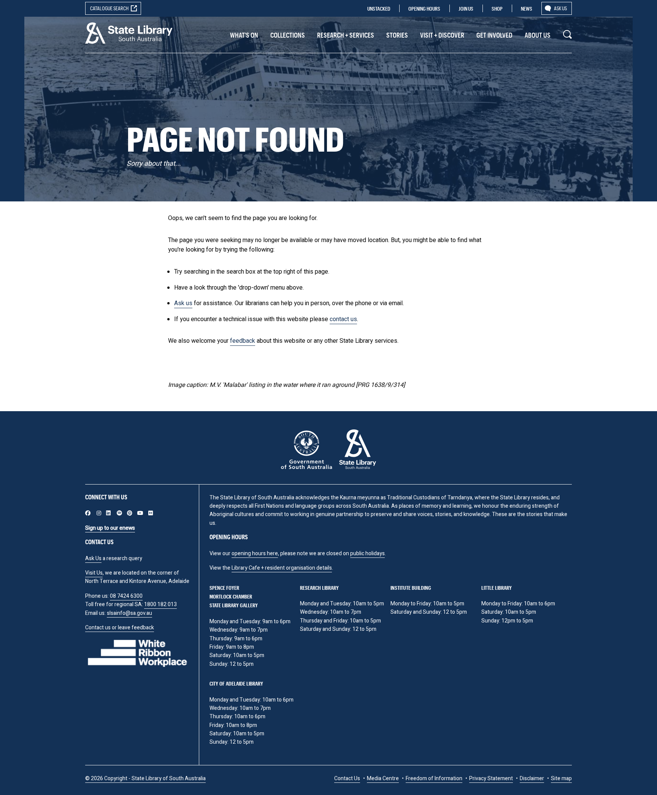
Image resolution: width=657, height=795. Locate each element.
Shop (497, 8)
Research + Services (345, 35)
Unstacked (378, 8)
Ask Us (93, 558)
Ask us (560, 8)
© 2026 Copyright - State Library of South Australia (145, 778)
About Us (538, 35)
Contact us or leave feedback (119, 628)
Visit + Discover (442, 35)
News (526, 8)
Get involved (494, 35)
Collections (287, 35)
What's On (244, 35)
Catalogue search (109, 8)
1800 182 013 (160, 604)
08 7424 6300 (126, 596)
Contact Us (347, 778)
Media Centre (383, 778)
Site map (561, 778)
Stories (397, 35)
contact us (343, 319)
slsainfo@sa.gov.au (129, 613)
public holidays (367, 553)
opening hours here (255, 553)
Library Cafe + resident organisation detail (280, 568)
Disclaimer (532, 778)
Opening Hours (424, 8)
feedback (242, 340)
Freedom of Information (434, 778)
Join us (466, 8)
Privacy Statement (491, 778)
